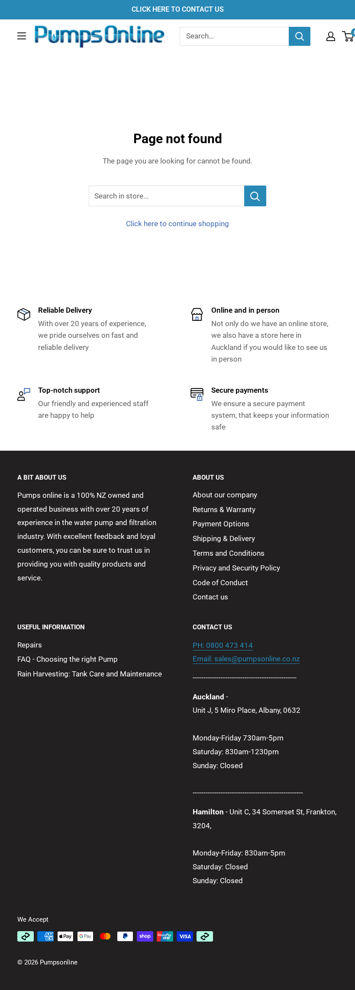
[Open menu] (21, 35)
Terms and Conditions (229, 553)
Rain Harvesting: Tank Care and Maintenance (89, 674)
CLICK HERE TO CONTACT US (178, 9)
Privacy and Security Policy (236, 568)
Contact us (210, 597)
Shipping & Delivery (224, 538)
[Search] (299, 36)
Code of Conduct (220, 582)
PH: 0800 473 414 (223, 645)
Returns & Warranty (224, 509)
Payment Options (221, 523)
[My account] (330, 36)
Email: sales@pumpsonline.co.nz (246, 658)
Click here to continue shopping (177, 223)
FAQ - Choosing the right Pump (67, 659)
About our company (225, 494)
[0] (348, 36)
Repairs (29, 645)
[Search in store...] (255, 196)
